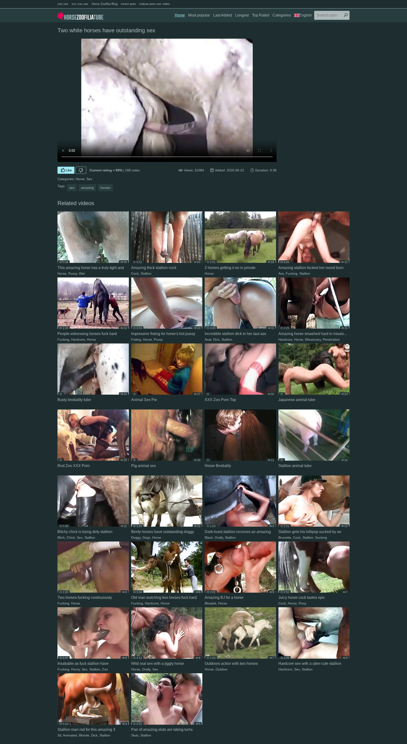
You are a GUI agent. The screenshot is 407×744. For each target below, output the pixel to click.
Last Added (222, 15)
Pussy (72, 273)
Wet (82, 273)
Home (180, 15)
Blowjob (210, 603)
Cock (135, 273)
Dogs (146, 537)
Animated (70, 735)
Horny (75, 669)
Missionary (313, 339)
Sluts (134, 735)
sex (71, 188)
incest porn (128, 4)
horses (105, 188)
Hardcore (78, 339)
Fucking (291, 273)
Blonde (84, 735)
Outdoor (222, 669)
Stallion (146, 273)
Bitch (61, 537)
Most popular (199, 15)
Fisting (136, 339)
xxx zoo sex (80, 4)
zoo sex (62, 4)
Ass (281, 273)
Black (209, 537)
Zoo (105, 669)
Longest (242, 15)
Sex (89, 179)
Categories (282, 15)
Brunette (284, 537)
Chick (71, 537)
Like (69, 170)
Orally (219, 537)
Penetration (331, 339)
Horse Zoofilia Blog (105, 4)
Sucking (321, 537)
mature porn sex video (154, 4)
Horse (80, 179)
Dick (216, 339)
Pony (302, 603)
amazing (87, 188)
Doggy (136, 537)
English (305, 15)
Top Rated (260, 15)
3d (59, 735)
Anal (208, 339)
